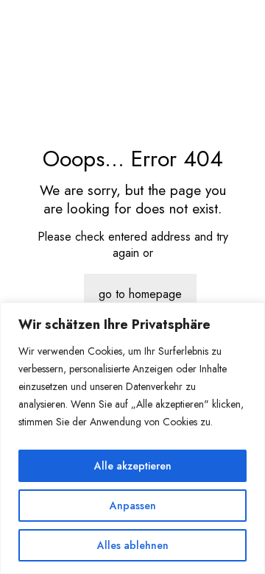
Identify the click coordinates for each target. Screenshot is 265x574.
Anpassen (133, 505)
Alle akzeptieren (133, 465)
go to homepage (140, 294)
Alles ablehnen (133, 545)
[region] (132, 438)
